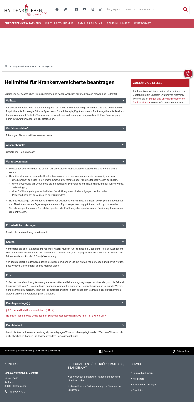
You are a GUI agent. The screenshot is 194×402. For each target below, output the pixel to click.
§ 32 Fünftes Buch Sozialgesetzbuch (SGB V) (30, 310)
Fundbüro (138, 390)
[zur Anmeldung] (65, 9)
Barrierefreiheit (25, 350)
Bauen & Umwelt (118, 23)
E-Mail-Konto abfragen (145, 384)
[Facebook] (76, 9)
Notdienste (138, 378)
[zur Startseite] (57, 9)
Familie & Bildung (90, 23)
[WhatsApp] (100, 9)
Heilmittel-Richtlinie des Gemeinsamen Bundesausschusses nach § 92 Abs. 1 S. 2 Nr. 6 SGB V (56, 315)
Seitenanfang (183, 351)
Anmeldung (55, 350)
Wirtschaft (142, 23)
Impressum (10, 350)
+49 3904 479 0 (16, 391)
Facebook (108, 351)
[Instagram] (93, 9)
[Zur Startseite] (26, 9)
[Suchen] (185, 9)
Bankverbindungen (143, 373)
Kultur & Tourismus (59, 23)
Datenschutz (41, 350)
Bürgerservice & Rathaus (23, 23)
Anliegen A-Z (48, 66)
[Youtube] (85, 9)
